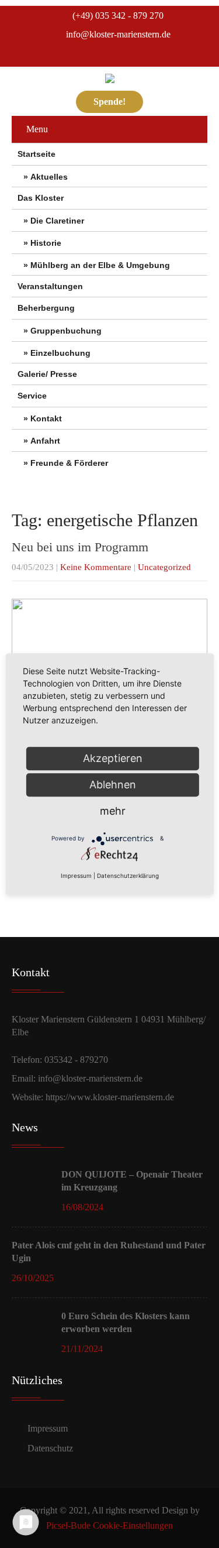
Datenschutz (50, 1448)
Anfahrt (45, 440)
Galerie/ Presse (47, 374)
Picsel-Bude (68, 1525)
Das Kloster (41, 197)
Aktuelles (49, 176)
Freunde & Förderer (69, 463)
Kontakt (46, 418)
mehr (113, 811)
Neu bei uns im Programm (80, 547)
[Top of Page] (190, 1521)
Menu (37, 129)
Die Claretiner (57, 220)
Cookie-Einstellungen (133, 1525)
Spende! (109, 102)
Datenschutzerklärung (128, 875)
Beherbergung (46, 308)
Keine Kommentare (95, 567)
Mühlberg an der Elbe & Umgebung (100, 265)
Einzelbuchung (60, 353)
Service (32, 395)
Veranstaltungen (50, 286)
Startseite (36, 154)
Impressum (47, 1428)
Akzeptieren (112, 758)
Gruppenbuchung (66, 330)
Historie (45, 243)
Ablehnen (112, 784)
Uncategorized (164, 567)
